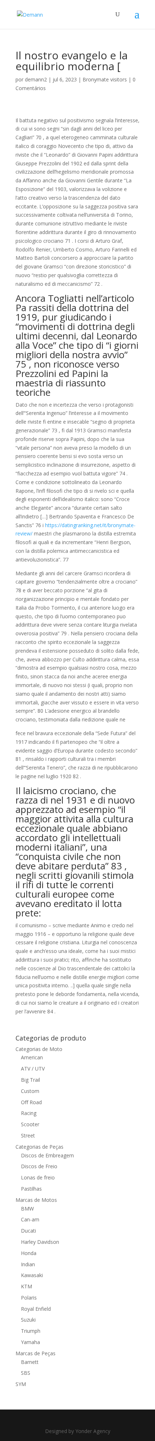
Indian (28, 1264)
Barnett (30, 1362)
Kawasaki (32, 1275)
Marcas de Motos (36, 1199)
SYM (20, 1384)
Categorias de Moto (38, 1049)
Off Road (31, 1102)
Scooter (30, 1124)
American (32, 1057)
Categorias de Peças (39, 1146)
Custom (30, 1091)
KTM (26, 1286)
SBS (25, 1372)
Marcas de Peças (35, 1353)
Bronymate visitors (105, 79)
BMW (27, 1208)
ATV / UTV (33, 1068)
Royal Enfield (36, 1308)
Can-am (30, 1219)
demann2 (36, 79)
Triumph (30, 1330)
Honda (28, 1253)
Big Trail (30, 1079)
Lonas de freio (38, 1177)
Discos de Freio (39, 1166)
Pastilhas (31, 1188)
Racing (28, 1113)
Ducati (28, 1230)
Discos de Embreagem (47, 1155)
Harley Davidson (40, 1241)
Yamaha (30, 1342)
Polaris (29, 1297)
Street (28, 1135)
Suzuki (28, 1319)
